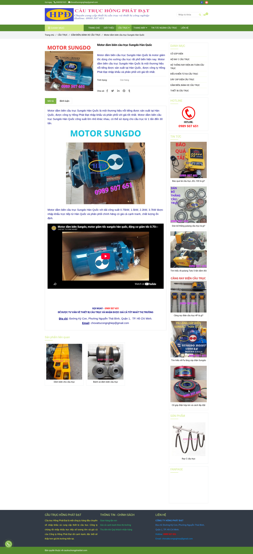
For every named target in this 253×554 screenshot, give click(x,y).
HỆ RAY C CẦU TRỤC (179, 59)
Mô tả (51, 101)
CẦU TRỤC (123, 28)
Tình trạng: (102, 80)
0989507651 (61, 2)
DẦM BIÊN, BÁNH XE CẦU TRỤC (85, 35)
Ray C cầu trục (188, 458)
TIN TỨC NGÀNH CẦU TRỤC (164, 28)
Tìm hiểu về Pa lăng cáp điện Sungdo (188, 360)
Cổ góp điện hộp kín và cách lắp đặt (188, 405)
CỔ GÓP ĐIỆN (176, 53)
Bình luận (64, 101)
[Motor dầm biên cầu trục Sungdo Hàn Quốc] (97, 14)
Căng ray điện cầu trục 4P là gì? (188, 315)
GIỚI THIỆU (109, 28)
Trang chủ (49, 35)
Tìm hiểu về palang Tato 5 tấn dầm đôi (189, 271)
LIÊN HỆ (184, 28)
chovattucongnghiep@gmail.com (84, 2)
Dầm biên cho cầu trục (64, 382)
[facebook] (202, 2)
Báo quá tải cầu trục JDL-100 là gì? (188, 181)
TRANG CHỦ (94, 28)
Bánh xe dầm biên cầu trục (105, 382)
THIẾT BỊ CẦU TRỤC (179, 90)
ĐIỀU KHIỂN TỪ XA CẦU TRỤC (184, 74)
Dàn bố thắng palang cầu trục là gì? (188, 226)
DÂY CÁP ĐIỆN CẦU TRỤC (182, 79)
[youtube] (207, 2)
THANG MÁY (139, 28)
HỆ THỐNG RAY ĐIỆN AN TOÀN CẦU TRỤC (187, 67)
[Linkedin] (118, 90)
